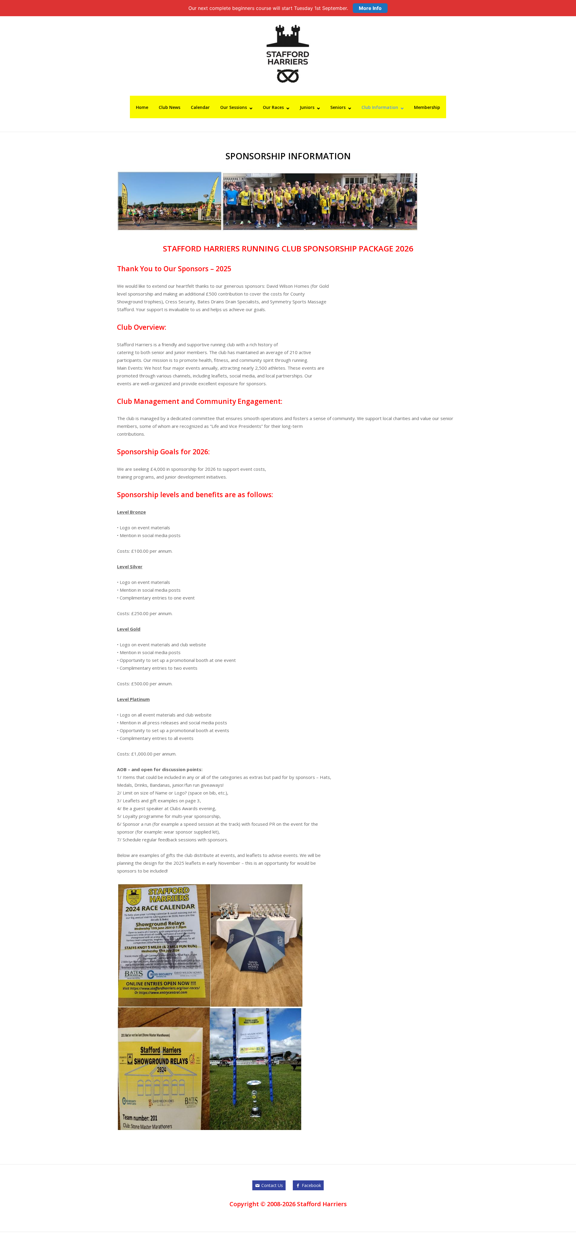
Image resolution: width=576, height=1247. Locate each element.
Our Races (273, 107)
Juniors (307, 107)
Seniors (338, 107)
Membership (427, 107)
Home (142, 107)
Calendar (200, 107)
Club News (169, 107)
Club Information (380, 107)
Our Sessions (233, 107)
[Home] (288, 53)
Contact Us (272, 1185)
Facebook (311, 1185)
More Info (370, 8)
